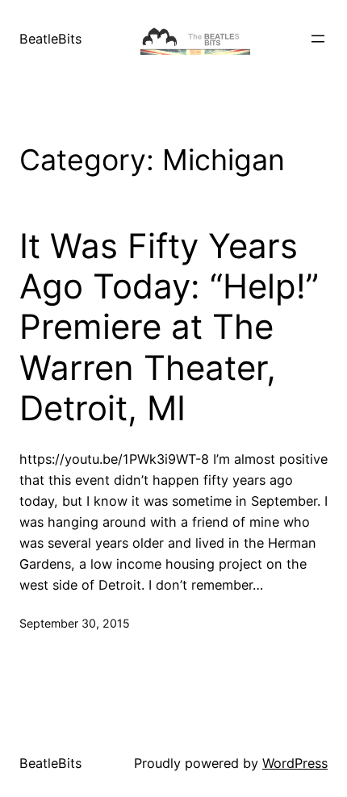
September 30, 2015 (74, 623)
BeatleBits (50, 39)
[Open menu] (318, 38)
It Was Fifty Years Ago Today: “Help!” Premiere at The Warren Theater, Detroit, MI (169, 327)
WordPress (295, 763)
